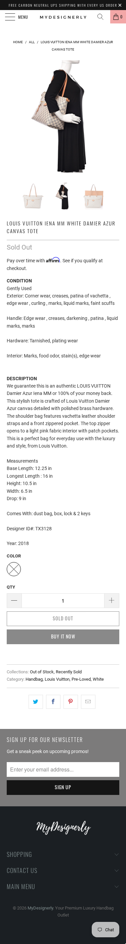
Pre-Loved (81, 679)
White (98, 679)
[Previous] (13, 116)
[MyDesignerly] (63, 16)
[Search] (103, 17)
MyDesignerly (40, 908)
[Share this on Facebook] (53, 702)
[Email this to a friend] (88, 702)
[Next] (113, 116)
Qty (11, 587)
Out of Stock (42, 671)
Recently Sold (69, 671)
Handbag (34, 679)
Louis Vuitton (57, 679)
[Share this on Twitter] (36, 702)
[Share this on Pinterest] (71, 702)
